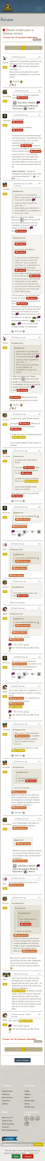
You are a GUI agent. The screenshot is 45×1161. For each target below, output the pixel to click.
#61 (39, 57)
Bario (5, 980)
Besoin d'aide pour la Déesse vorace (18, 31)
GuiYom (5, 63)
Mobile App (29, 1107)
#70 (39, 581)
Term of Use (7, 1120)
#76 (39, 819)
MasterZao (7, 97)
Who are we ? (8, 1117)
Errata (27, 1103)
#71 (39, 608)
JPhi (4, 550)
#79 (39, 974)
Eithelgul (6, 513)
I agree (16, 1156)
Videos (27, 1094)
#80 (39, 1014)
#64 (39, 184)
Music (27, 1097)
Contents (6, 1100)
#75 (39, 762)
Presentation (7, 1091)
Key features (7, 1097)
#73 (39, 686)
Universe (6, 1094)
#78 (39, 898)
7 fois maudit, (20, 644)
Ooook (5, 614)
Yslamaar (6, 189)
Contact (5, 1127)
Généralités (32, 37)
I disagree (28, 1156)
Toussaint (6, 121)
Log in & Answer (22, 1060)
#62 (39, 91)
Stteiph (6, 420)
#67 (39, 451)
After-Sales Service (10, 1130)
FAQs (27, 1091)
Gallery (5, 1103)
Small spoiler (19, 437)
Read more (33, 1153)
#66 (39, 414)
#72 (39, 657)
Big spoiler (22, 97)
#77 (39, 878)
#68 (39, 507)
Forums (7, 37)
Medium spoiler (22, 519)
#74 (39, 724)
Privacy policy (8, 1124)
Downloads (29, 1100)
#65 (39, 337)
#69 (39, 544)
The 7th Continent (19, 37)
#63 (39, 115)
